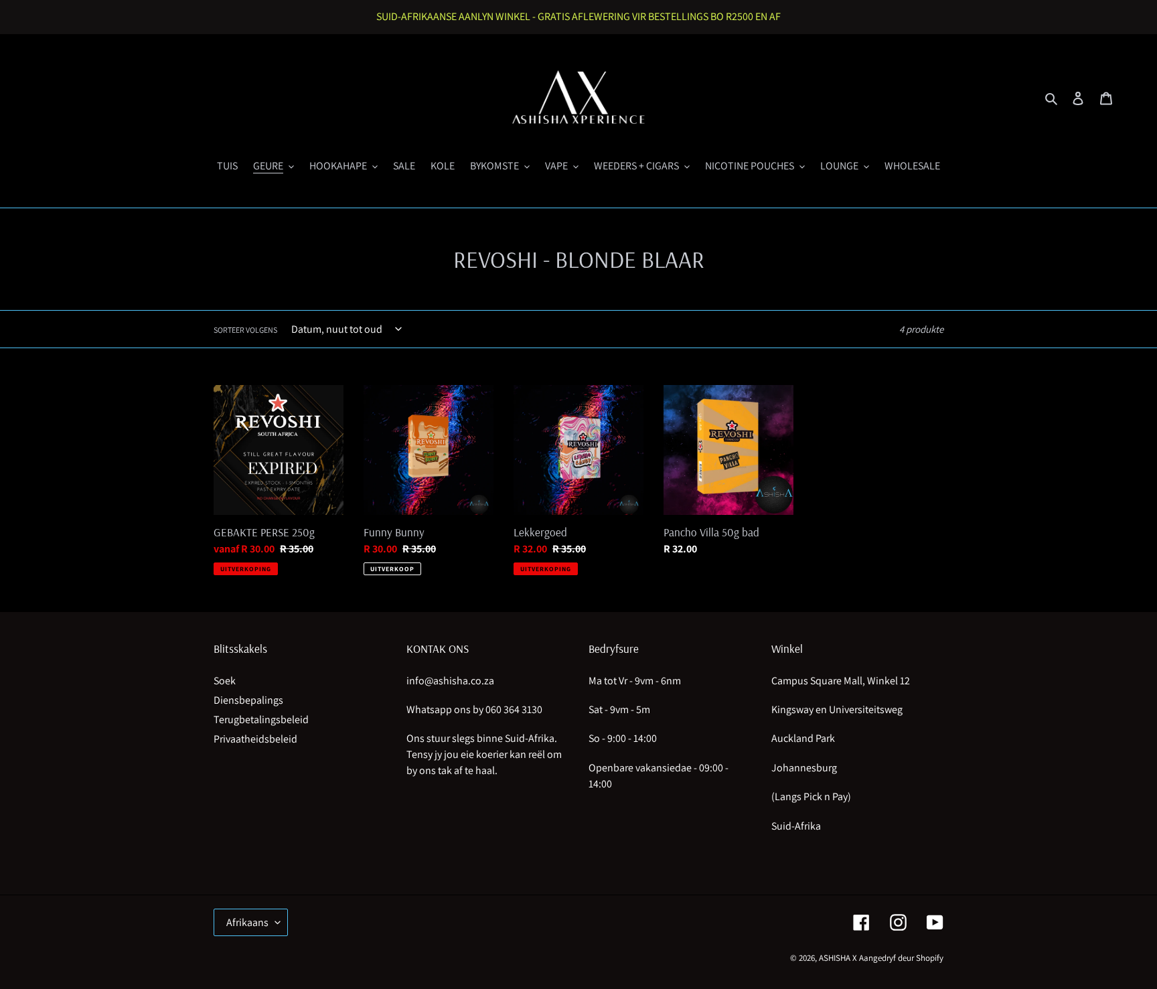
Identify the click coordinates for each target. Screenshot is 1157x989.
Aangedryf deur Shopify (901, 958)
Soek (225, 681)
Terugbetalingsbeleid (261, 719)
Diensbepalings (248, 700)
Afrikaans (247, 922)
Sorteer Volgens (245, 330)
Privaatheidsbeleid (255, 739)
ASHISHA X (838, 958)
